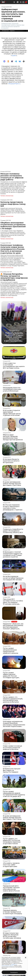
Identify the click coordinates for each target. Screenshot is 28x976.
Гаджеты (12, 30)
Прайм (13, 55)
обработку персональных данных (9, 965)
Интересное (5, 30)
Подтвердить (14, 972)
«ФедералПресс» (14, 83)
